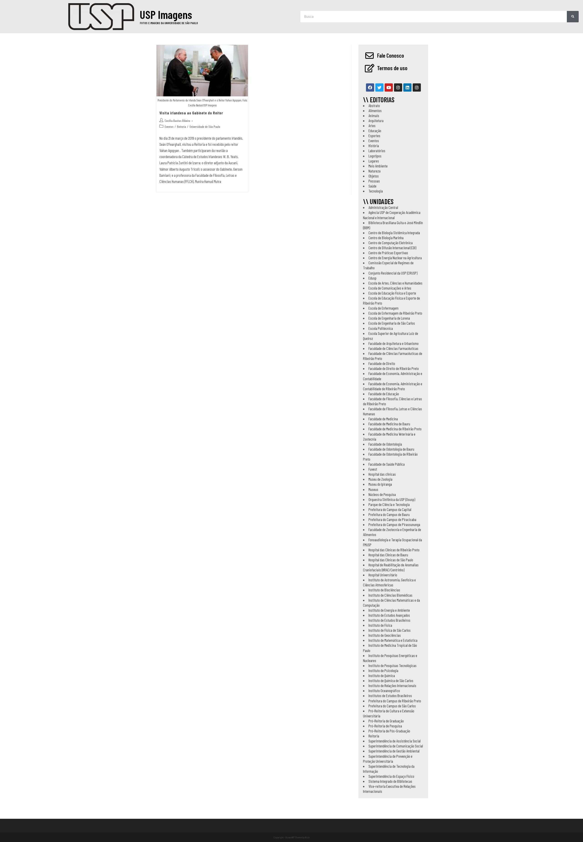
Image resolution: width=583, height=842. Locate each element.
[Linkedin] (407, 87)
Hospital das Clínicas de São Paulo (390, 559)
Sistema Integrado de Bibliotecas (390, 781)
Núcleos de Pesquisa (382, 494)
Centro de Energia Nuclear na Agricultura (395, 257)
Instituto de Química (381, 675)
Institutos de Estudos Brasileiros (390, 695)
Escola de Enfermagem (383, 308)
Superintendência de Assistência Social (394, 741)
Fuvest (372, 469)
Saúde (372, 186)
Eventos (169, 126)
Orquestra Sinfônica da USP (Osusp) (391, 499)
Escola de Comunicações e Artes (389, 288)
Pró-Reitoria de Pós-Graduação (389, 731)
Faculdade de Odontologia (385, 444)
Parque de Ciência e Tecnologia (389, 504)
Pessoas (374, 181)
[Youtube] (389, 87)
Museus (373, 489)
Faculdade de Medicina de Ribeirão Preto (395, 428)
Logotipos (374, 156)
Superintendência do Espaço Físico (391, 776)
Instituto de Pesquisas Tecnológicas (392, 665)
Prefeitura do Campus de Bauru (389, 514)
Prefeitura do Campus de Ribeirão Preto (394, 700)
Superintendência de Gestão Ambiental (393, 751)
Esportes (374, 135)
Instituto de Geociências (384, 635)
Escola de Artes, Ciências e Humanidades (395, 283)
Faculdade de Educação (383, 393)
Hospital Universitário (382, 574)
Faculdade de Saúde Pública (386, 464)
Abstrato (374, 105)
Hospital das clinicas (382, 474)
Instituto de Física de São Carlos (389, 630)
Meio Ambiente (378, 166)
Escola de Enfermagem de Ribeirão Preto (395, 313)
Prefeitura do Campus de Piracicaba (392, 519)
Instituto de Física (380, 625)
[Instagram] (398, 87)
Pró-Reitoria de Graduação (386, 721)
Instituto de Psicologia (383, 670)
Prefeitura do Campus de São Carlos (392, 705)
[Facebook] (370, 87)
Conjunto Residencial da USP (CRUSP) (392, 273)
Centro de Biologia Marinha (386, 237)
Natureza (374, 171)
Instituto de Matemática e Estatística (392, 640)
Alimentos (375, 110)
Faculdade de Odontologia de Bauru (391, 449)
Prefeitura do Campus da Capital (389, 509)
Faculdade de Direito (381, 363)
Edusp (372, 278)
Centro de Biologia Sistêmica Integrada (394, 232)
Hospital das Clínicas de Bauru (388, 554)
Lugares (373, 161)
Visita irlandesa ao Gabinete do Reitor (191, 112)
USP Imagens (166, 14)
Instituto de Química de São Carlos (390, 680)
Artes (372, 125)
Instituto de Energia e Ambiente (389, 610)
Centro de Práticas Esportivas (388, 252)
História (373, 145)
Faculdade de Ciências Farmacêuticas (393, 348)
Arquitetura (376, 120)
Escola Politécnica (380, 328)
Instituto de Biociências (384, 590)
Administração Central (383, 207)
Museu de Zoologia (380, 479)
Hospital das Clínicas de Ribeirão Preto (393, 549)
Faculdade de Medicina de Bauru (389, 423)
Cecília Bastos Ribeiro (177, 121)
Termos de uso (392, 67)
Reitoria (181, 126)
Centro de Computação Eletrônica (390, 242)
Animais (373, 115)
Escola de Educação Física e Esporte (392, 293)
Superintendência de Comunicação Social (395, 746)
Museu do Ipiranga (380, 484)
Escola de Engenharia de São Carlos (391, 323)
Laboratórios (376, 150)
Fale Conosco (390, 55)
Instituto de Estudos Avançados (389, 615)
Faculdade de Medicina (383, 418)
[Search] (573, 16)
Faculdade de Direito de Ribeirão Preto (393, 368)
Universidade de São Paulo (204, 126)
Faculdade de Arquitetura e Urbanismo (393, 343)
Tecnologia (375, 191)
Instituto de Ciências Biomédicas (390, 595)
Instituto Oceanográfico (384, 690)
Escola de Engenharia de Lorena (389, 318)
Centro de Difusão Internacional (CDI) (392, 247)
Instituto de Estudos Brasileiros (389, 620)
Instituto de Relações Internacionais (392, 685)
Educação (374, 130)
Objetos (373, 176)
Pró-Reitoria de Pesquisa (385, 726)
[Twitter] (379, 87)
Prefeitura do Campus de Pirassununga (394, 524)
